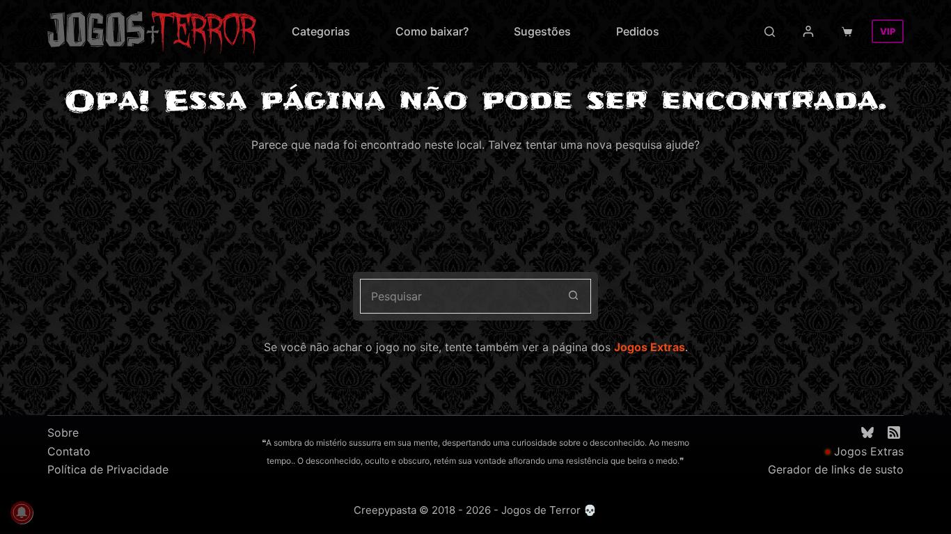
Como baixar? (432, 31)
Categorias (321, 31)
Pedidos (637, 31)
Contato (69, 451)
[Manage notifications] (21, 512)
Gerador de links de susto (836, 469)
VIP (887, 31)
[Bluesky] (867, 432)
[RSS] (894, 432)
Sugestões (542, 31)
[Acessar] (808, 31)
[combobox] (459, 296)
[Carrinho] (850, 31)
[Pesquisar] (769, 31)
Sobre (63, 432)
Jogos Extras (649, 347)
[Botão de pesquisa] (573, 296)
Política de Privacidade (107, 469)
